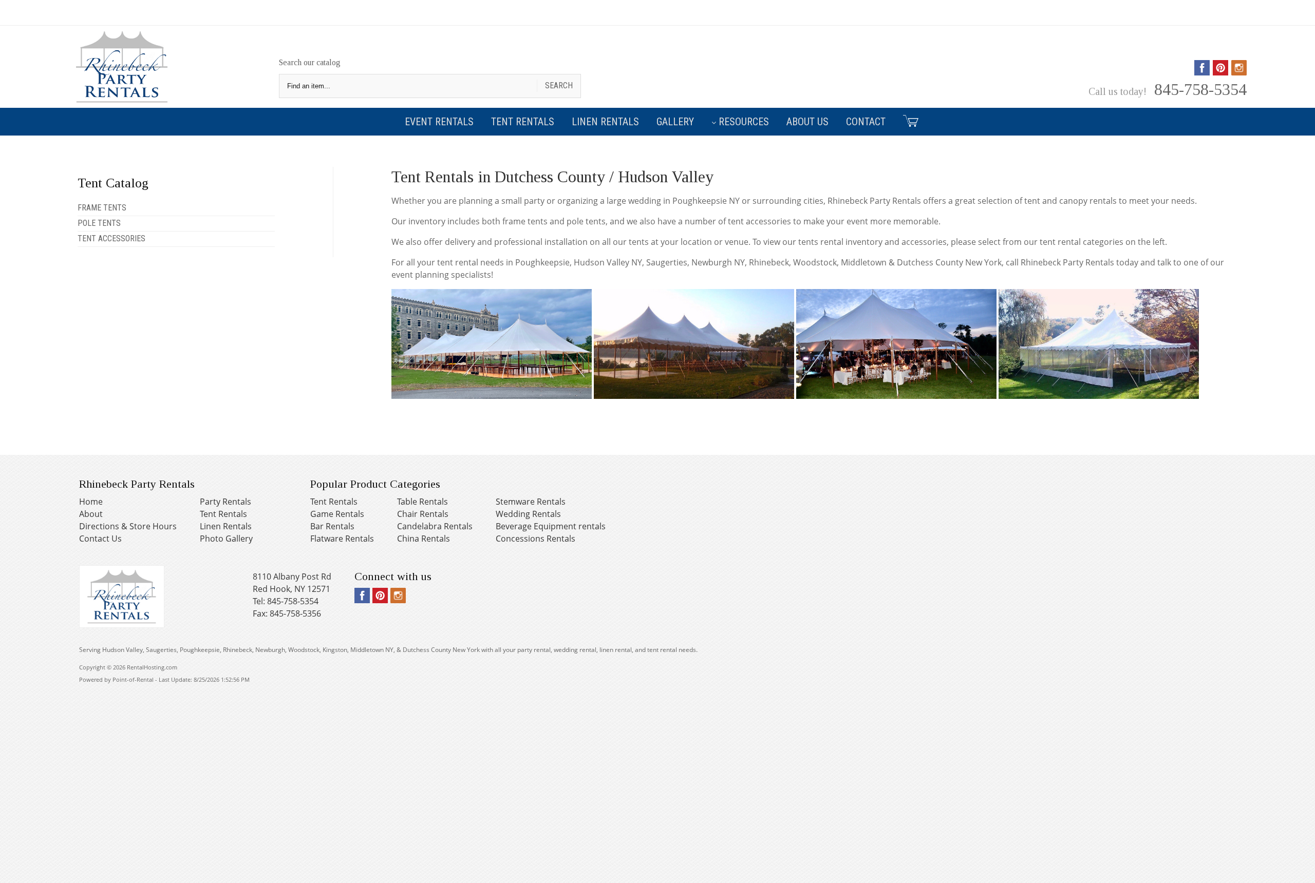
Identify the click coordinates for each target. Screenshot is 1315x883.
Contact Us (100, 538)
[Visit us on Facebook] (1202, 72)
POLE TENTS (99, 223)
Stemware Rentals (531, 501)
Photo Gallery (226, 538)
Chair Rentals (422, 514)
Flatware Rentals (342, 538)
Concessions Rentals (535, 538)
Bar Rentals (332, 526)
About (91, 514)
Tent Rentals (522, 122)
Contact (866, 122)
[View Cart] (906, 120)
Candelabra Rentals (435, 526)
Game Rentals (337, 514)
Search (559, 85)
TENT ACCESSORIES (111, 238)
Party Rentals (225, 501)
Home (91, 501)
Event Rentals (439, 122)
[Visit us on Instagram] (1239, 72)
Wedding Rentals (528, 514)
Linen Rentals (605, 122)
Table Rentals (422, 501)
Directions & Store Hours (128, 526)
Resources (744, 122)
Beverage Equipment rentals (551, 526)
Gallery (675, 122)
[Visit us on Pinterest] (1220, 72)
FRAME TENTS (102, 208)
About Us (807, 122)
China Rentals (423, 538)
